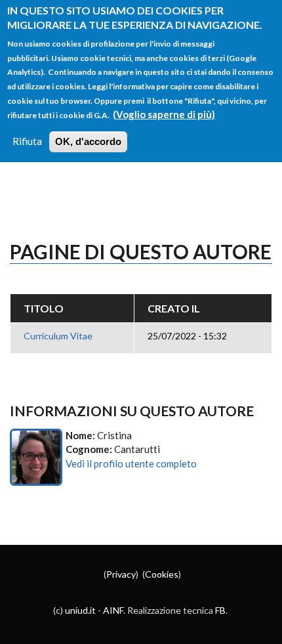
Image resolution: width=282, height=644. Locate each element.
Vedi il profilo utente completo (131, 463)
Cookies (161, 574)
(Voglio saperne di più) (164, 114)
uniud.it (80, 610)
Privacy (121, 574)
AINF (113, 610)
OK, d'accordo (88, 141)
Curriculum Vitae (58, 335)
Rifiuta (27, 141)
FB (220, 610)
